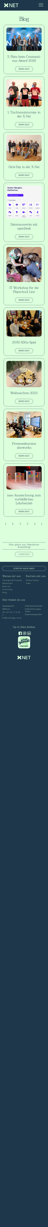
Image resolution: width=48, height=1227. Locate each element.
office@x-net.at (14, 618)
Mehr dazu (24, 69)
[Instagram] (24, 633)
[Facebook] (19, 633)
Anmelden (24, 554)
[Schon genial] (24, 647)
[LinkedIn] (28, 633)
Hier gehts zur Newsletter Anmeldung (24, 546)
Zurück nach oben (24, 568)
